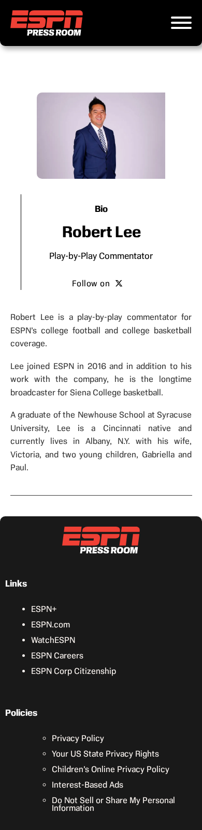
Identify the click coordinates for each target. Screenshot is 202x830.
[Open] (181, 23)
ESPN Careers (57, 655)
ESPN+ (44, 609)
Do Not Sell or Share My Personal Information (113, 804)
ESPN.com (50, 624)
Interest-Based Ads (87, 785)
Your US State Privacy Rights (105, 754)
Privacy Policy (78, 738)
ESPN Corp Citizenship (73, 671)
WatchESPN (53, 640)
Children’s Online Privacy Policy (110, 769)
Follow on (91, 283)
